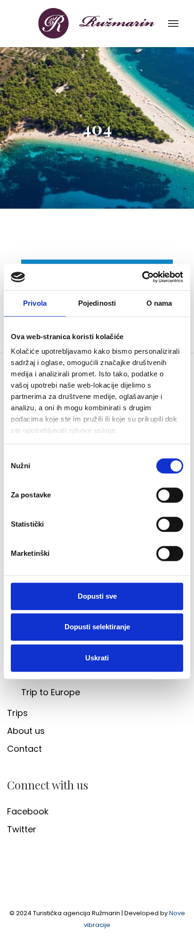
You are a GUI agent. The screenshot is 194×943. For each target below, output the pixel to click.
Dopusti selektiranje (97, 627)
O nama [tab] (159, 303)
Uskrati (97, 658)
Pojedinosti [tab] (97, 303)
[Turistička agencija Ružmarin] (97, 22)
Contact (24, 749)
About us (26, 731)
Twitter (21, 829)
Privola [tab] (35, 303)
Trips (17, 713)
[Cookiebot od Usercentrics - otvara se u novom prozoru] (142, 277)
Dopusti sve (97, 596)
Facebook (27, 811)
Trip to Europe (50, 692)
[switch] (169, 495)
